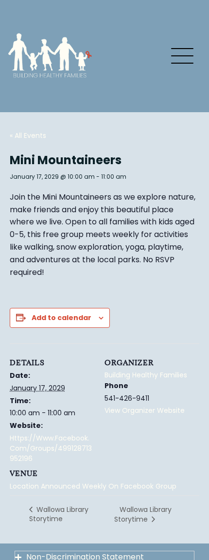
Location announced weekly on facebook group (93, 486)
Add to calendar (61, 317)
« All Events (28, 135)
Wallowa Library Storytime (58, 514)
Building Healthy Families (145, 375)
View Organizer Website (144, 410)
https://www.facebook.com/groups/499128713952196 (51, 448)
